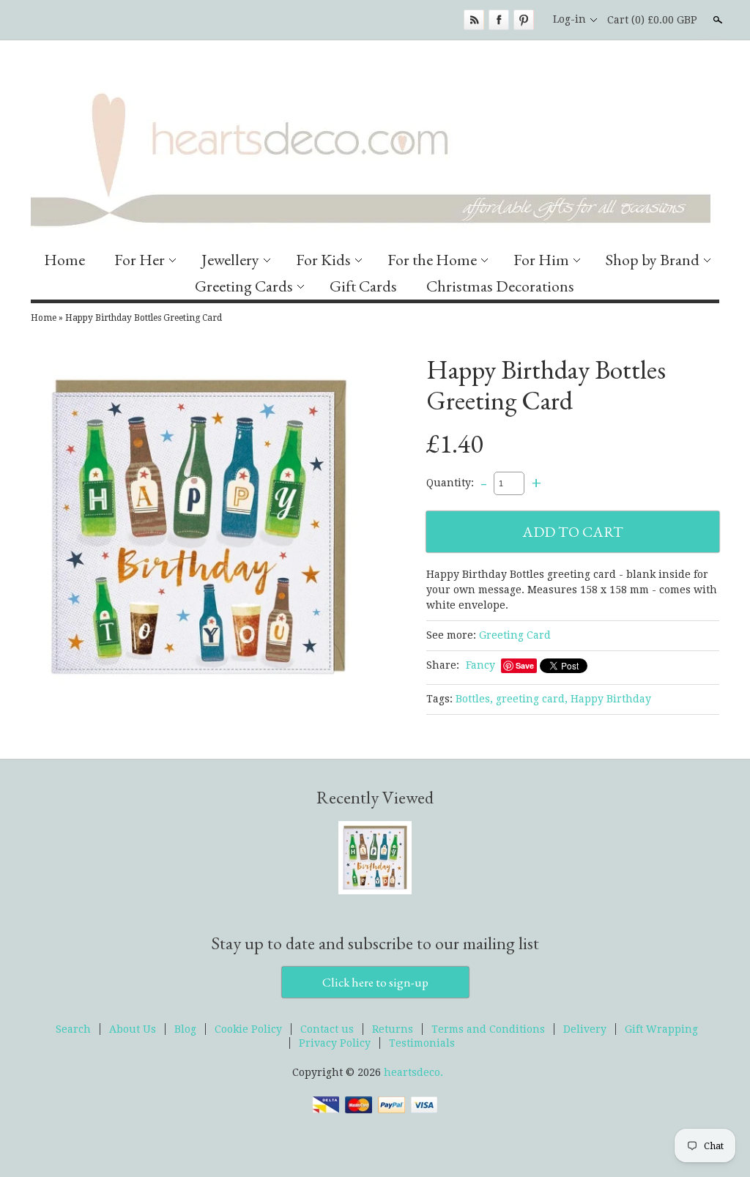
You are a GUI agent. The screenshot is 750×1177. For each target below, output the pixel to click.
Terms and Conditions (488, 1029)
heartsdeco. (413, 1072)
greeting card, (532, 699)
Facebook (499, 20)
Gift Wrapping (661, 1029)
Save (525, 665)
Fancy (480, 665)
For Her (139, 259)
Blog (185, 1029)
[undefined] (199, 528)
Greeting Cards (244, 286)
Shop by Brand (652, 259)
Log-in (569, 19)
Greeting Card (515, 635)
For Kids (323, 259)
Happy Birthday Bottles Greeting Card (143, 318)
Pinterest (523, 20)
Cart (652, 20)
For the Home (432, 259)
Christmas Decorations (500, 286)
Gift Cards (363, 286)
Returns (392, 1029)
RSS (474, 20)
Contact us (327, 1029)
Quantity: (450, 483)
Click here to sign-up (375, 982)
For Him (541, 259)
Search (716, 19)
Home (64, 259)
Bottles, (474, 699)
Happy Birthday (611, 699)
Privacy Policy (335, 1043)
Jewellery (230, 259)
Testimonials (422, 1043)
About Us (132, 1029)
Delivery (584, 1029)
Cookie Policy (248, 1029)
